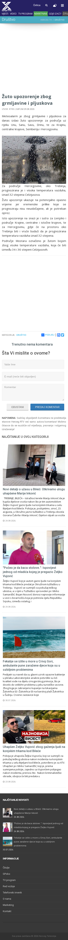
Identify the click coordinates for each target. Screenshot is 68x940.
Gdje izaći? (55, 13)
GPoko (6, 873)
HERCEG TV (46, 20)
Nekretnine (40, 13)
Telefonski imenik (12, 892)
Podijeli (49, 335)
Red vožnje (9, 886)
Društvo (21, 335)
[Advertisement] (34, 59)
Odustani (17, 407)
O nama (7, 898)
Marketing (8, 905)
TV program (25, 13)
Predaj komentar (47, 407)
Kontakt (7, 911)
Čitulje (6, 867)
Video (13, 13)
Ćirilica (36, 5)
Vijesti (5, 13)
